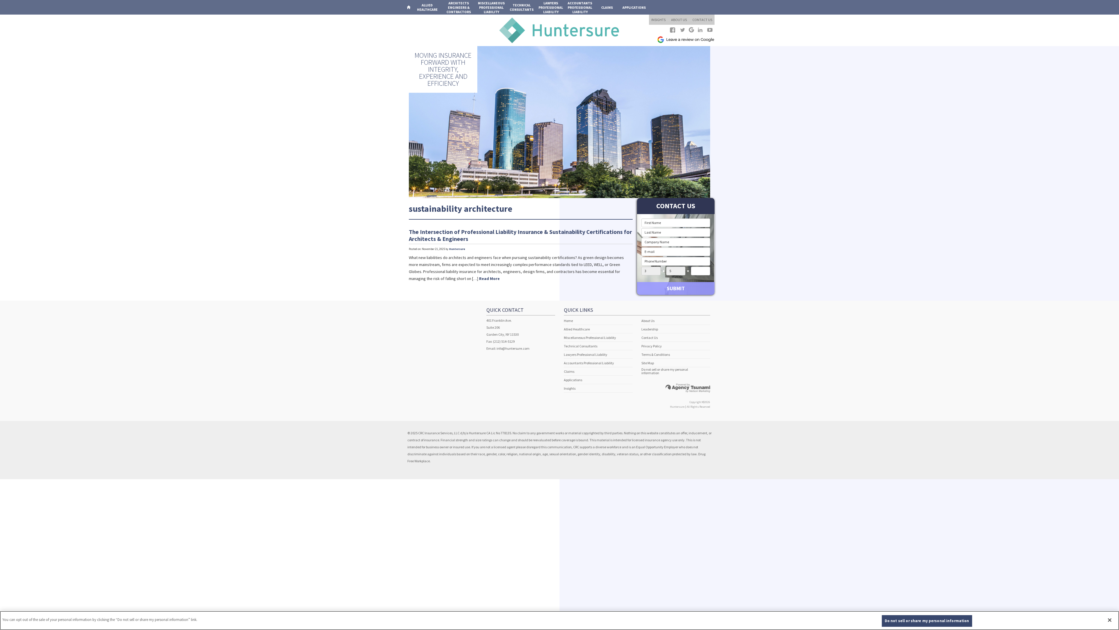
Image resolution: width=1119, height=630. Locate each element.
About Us (647, 320)
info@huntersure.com (513, 348)
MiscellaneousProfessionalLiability (491, 7)
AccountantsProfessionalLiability (580, 7)
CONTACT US (702, 20)
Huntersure (457, 249)
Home (568, 320)
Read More (489, 278)
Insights (570, 388)
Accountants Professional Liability (589, 363)
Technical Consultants (580, 346)
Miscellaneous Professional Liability (590, 337)
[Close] (1109, 620)
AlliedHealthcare (427, 7)
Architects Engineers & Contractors (458, 7)
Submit (676, 288)
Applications (634, 7)
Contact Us (649, 337)
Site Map (647, 363)
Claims (607, 7)
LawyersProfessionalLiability (551, 7)
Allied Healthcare (577, 329)
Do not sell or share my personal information (664, 371)
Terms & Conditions (655, 354)
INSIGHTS (658, 20)
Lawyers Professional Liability (585, 354)
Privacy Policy (651, 346)
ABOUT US (679, 20)
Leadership (649, 329)
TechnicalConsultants (522, 7)
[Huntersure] (559, 30)
